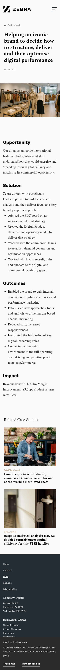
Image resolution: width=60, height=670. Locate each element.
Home (6, 563)
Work (5, 576)
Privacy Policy (10, 589)
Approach (7, 570)
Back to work (12, 25)
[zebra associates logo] (17, 9)
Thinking (7, 582)
